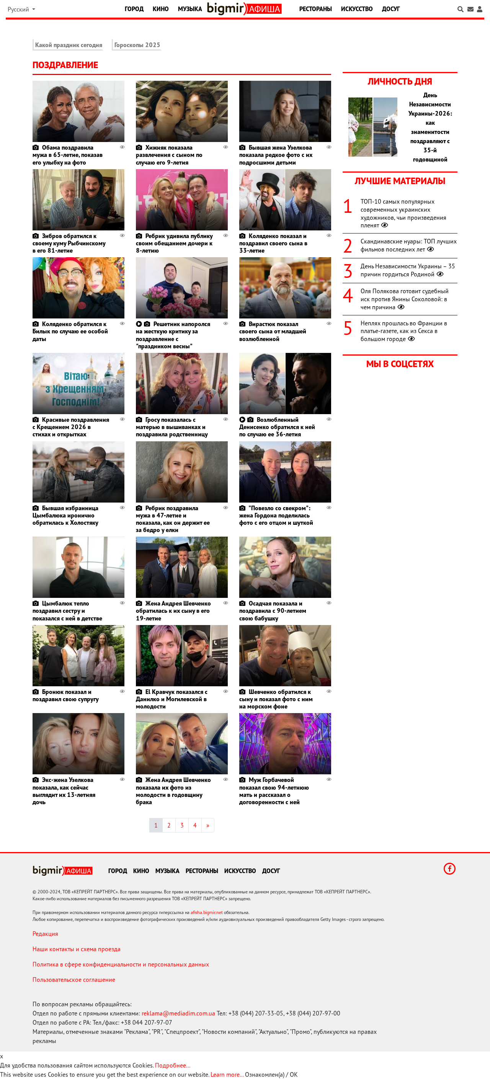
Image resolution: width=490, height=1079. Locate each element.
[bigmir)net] (227, 9)
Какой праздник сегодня (68, 45)
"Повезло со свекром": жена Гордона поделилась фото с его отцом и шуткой (276, 515)
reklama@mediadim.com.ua (178, 1013)
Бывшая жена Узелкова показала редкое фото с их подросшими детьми (275, 155)
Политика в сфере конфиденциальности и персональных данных (121, 964)
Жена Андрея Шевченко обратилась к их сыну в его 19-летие (173, 610)
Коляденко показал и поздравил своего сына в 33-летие (273, 243)
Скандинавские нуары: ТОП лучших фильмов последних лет (409, 245)
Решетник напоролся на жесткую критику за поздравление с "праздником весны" (173, 335)
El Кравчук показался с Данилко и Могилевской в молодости (171, 699)
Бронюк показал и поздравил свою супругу (66, 695)
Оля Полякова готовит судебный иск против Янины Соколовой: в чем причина (405, 299)
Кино (161, 9)
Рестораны (315, 9)
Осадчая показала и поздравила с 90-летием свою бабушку (272, 610)
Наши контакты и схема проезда (77, 949)
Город (134, 9)
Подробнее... (172, 1065)
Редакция (45, 933)
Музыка (190, 9)
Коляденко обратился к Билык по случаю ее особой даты (70, 331)
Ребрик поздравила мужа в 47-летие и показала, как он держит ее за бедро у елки (173, 519)
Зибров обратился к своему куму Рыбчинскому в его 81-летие (69, 243)
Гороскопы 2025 (137, 45)
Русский (19, 9)
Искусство (357, 9)
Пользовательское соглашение (74, 979)
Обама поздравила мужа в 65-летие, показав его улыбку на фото (68, 155)
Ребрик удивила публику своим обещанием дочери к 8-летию (174, 243)
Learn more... (227, 1074)
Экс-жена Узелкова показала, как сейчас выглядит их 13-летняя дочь (64, 791)
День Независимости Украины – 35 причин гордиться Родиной (408, 270)
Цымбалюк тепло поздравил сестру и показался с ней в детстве (67, 610)
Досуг (391, 9)
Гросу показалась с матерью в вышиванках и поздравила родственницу (172, 427)
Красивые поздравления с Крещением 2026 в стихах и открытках (71, 427)
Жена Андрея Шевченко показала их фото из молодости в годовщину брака (173, 791)
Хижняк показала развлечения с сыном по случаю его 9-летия (169, 155)
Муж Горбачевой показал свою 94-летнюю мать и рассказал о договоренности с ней (274, 791)
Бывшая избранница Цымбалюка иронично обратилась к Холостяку (65, 515)
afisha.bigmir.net (207, 912)
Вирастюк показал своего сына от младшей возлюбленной (272, 331)
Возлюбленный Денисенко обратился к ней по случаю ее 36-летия (277, 427)
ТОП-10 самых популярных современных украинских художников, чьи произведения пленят (403, 213)
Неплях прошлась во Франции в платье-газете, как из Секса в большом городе (404, 331)
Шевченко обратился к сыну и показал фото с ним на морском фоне (276, 699)
